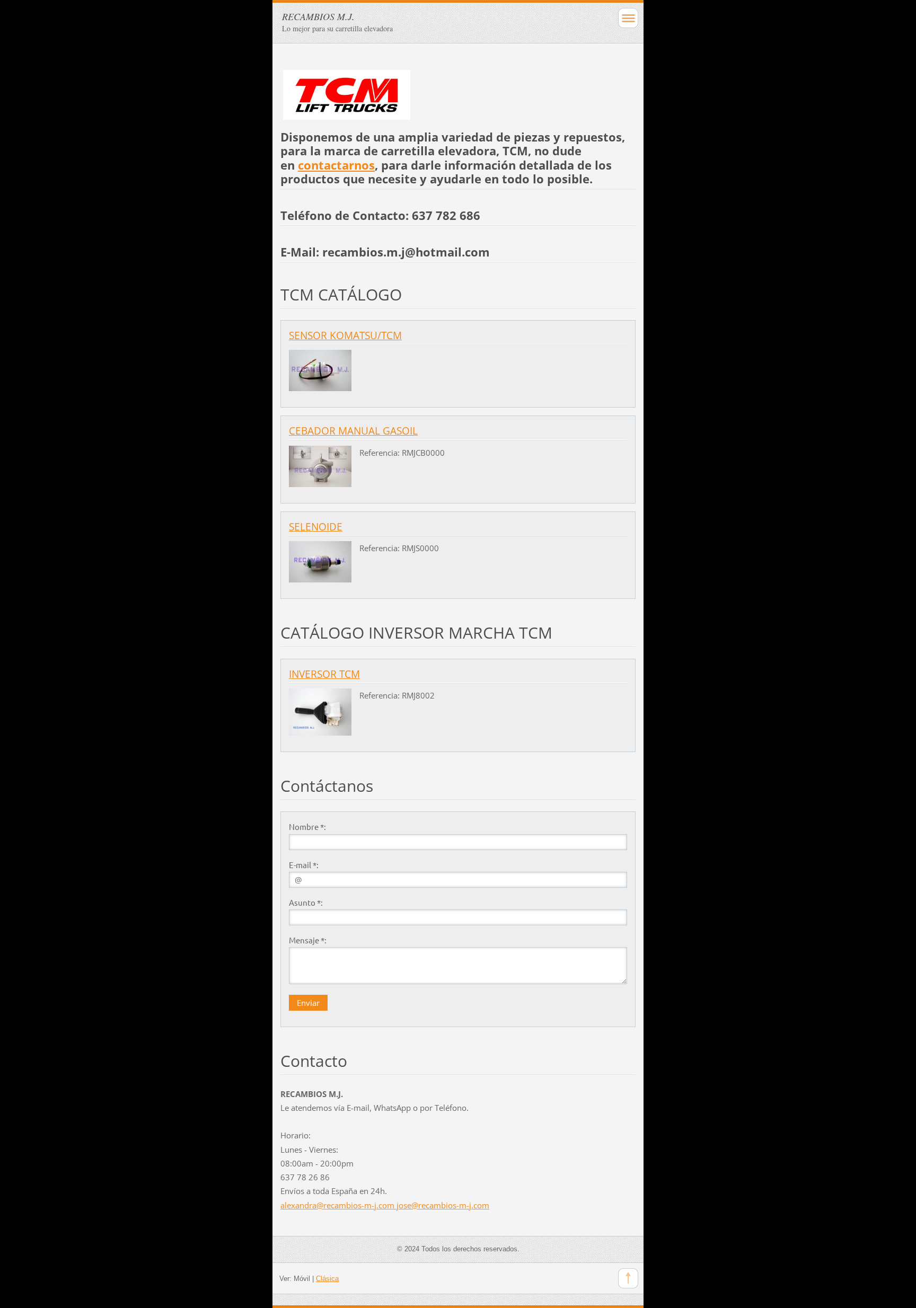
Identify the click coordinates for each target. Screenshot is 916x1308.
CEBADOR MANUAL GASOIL (353, 431)
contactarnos (336, 165)
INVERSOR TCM (324, 674)
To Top (628, 1278)
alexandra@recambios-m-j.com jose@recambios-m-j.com (384, 1205)
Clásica (327, 1279)
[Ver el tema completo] (320, 369)
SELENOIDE (315, 527)
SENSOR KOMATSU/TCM (345, 335)
